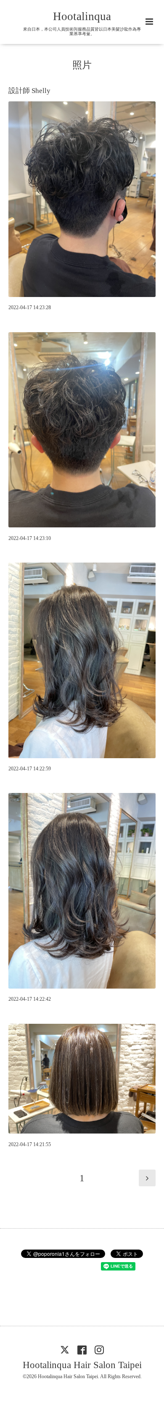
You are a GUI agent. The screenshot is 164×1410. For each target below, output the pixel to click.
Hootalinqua (82, 16)
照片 (82, 65)
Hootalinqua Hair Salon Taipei (82, 1365)
